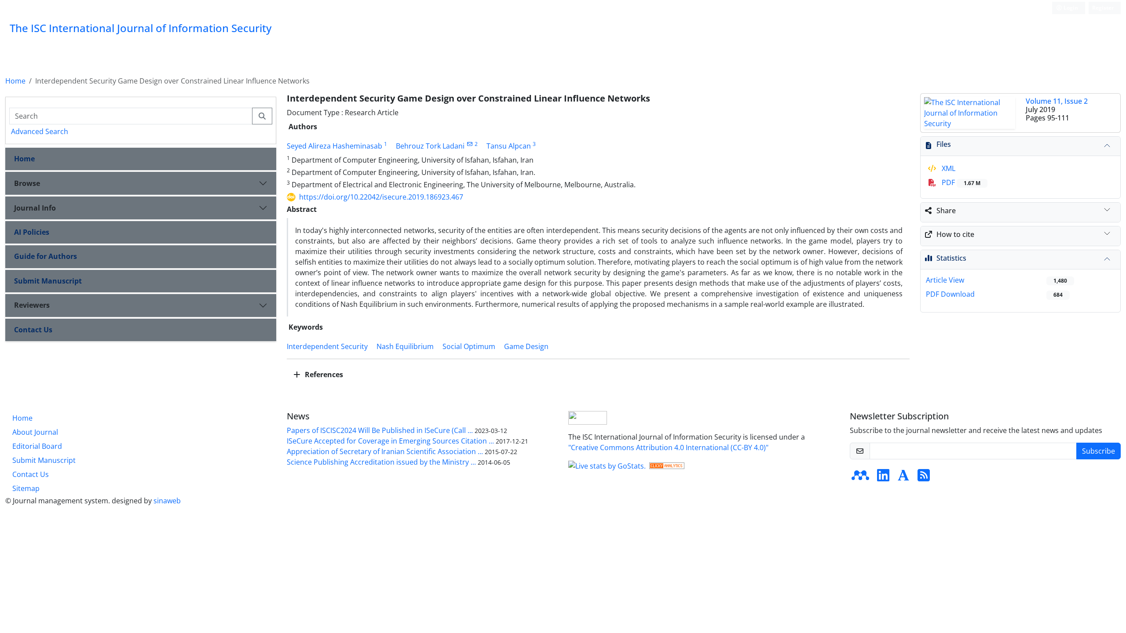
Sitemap (26, 488)
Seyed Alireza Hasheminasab (334, 146)
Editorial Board (37, 446)
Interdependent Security (327, 346)
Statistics (951, 258)
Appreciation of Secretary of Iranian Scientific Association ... (385, 451)
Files (943, 144)
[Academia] (903, 478)
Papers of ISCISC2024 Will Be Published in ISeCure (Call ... (380, 430)
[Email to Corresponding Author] (469, 144)
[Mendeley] (860, 478)
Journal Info (35, 208)
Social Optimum (468, 346)
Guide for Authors (45, 256)
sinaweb (167, 501)
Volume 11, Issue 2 (1057, 101)
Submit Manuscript (48, 281)
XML (947, 168)
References (323, 374)
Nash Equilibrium (405, 346)
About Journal (35, 432)
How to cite (955, 234)
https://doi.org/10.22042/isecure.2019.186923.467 (381, 197)
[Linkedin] (883, 478)
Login (1070, 7)
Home (15, 81)
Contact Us (33, 330)
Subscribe (1098, 451)
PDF (960, 182)
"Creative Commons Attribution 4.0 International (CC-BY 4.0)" (668, 447)
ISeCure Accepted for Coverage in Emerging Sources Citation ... (390, 441)
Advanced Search (39, 131)
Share (946, 210)
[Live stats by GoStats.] (607, 465)
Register (1103, 7)
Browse (27, 183)
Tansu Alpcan (508, 146)
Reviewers (32, 305)
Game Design (526, 346)
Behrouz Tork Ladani (430, 146)
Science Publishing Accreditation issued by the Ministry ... (381, 462)
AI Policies (31, 232)
